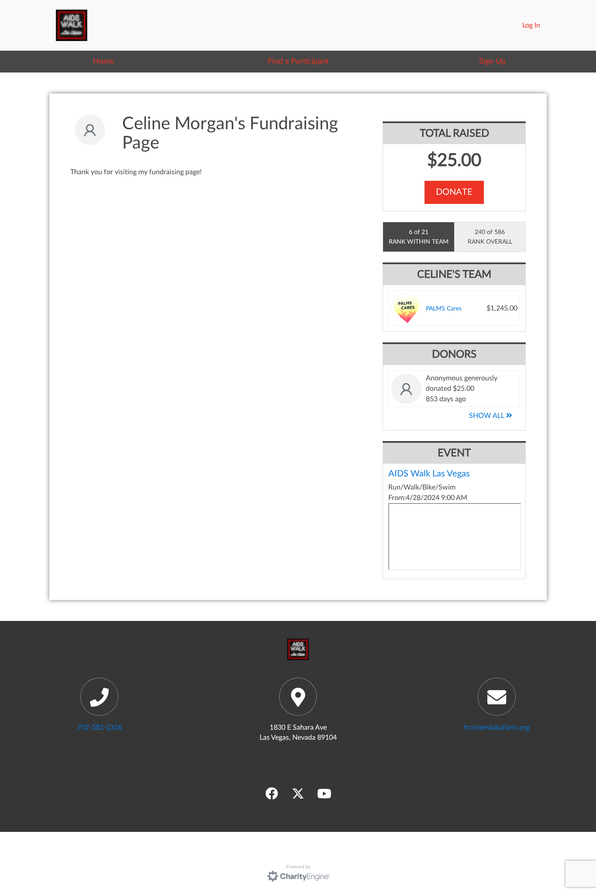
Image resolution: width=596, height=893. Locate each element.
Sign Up (492, 61)
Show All (487, 415)
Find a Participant (298, 61)
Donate (454, 192)
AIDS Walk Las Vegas (429, 473)
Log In (531, 25)
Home (103, 61)
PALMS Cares (444, 308)
